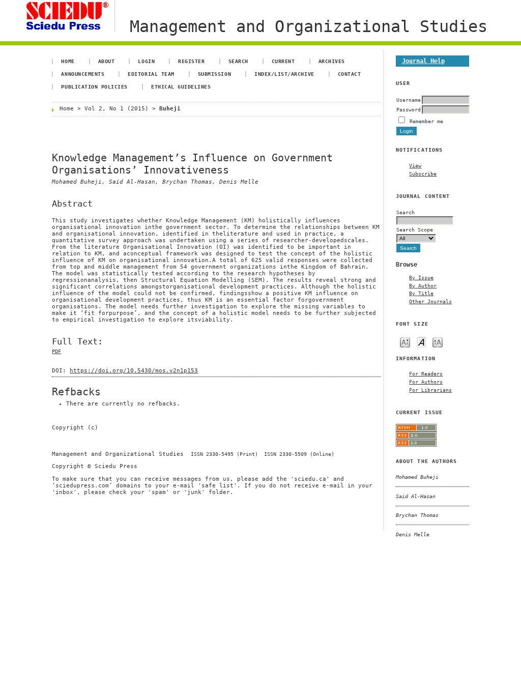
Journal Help (423, 61)
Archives (332, 61)
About (106, 61)
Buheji (170, 108)
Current (283, 61)
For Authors (426, 382)
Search (238, 61)
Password (408, 109)
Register (191, 61)
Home (67, 61)
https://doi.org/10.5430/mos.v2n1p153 (134, 370)
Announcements (82, 74)
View (415, 165)
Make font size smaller (405, 341)
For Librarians (430, 390)
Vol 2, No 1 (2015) (116, 108)
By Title (421, 293)
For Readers (426, 373)
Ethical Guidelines (181, 86)
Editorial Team (151, 74)
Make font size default (421, 341)
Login (146, 61)
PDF (56, 351)
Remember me (426, 121)
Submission (214, 74)
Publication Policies (94, 86)
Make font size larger (437, 341)
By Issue (421, 277)
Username (408, 100)
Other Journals (430, 301)
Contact (349, 74)
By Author (423, 285)
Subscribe (423, 173)
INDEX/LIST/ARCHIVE (284, 74)
